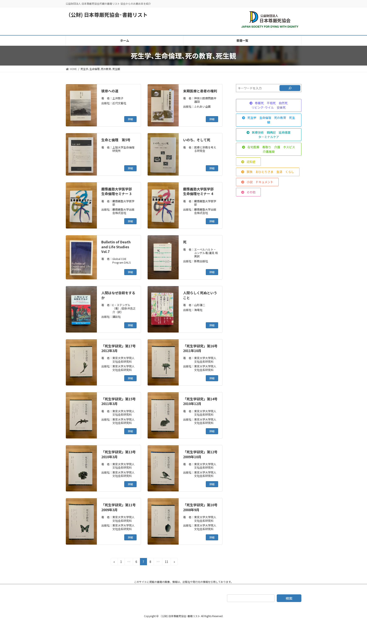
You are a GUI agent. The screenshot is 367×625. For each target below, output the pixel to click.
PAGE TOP (355, 602)
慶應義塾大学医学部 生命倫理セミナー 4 (200, 191)
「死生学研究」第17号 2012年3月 (118, 348)
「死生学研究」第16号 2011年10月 (200, 348)
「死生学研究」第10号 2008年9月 (200, 507)
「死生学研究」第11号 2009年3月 (118, 507)
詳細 (130, 119)
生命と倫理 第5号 (115, 139)
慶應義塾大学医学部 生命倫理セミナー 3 (118, 191)
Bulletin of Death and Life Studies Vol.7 (116, 246)
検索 (289, 598)
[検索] (289, 88)
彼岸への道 (109, 90)
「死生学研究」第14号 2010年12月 (200, 401)
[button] (268, 105)
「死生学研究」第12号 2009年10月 (200, 454)
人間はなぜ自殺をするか (118, 295)
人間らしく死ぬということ (200, 295)
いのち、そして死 (196, 139)
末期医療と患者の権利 (200, 90)
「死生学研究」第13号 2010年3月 (118, 454)
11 (166, 562)
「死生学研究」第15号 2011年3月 (118, 401)
